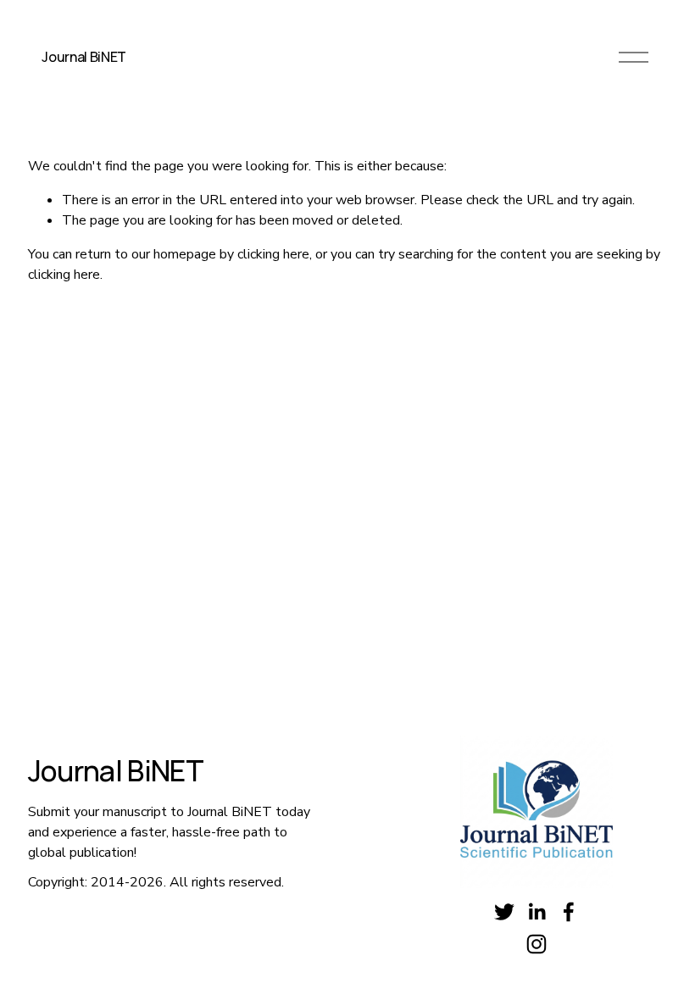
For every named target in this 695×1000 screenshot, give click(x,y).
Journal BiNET (84, 56)
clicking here (273, 254)
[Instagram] (536, 944)
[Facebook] (569, 912)
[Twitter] (504, 912)
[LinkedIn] (536, 912)
